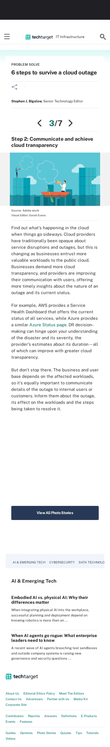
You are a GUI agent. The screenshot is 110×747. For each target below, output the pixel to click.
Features (26, 721)
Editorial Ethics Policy (39, 693)
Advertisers (34, 699)
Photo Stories (46, 733)
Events (11, 721)
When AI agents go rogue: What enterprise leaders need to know (54, 638)
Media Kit (81, 699)
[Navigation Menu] (7, 37)
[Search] (103, 37)
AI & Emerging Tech (29, 562)
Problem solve (25, 65)
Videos (11, 738)
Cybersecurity (62, 562)
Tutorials (92, 733)
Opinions (26, 733)
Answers (50, 716)
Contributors (15, 716)
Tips (79, 733)
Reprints (34, 716)
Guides (11, 733)
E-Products (89, 716)
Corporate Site (16, 704)
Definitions (69, 716)
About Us (12, 693)
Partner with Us (58, 699)
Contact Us (14, 699)
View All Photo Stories (55, 513)
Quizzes (65, 733)
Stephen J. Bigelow (26, 101)
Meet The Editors (71, 693)
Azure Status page (48, 324)
